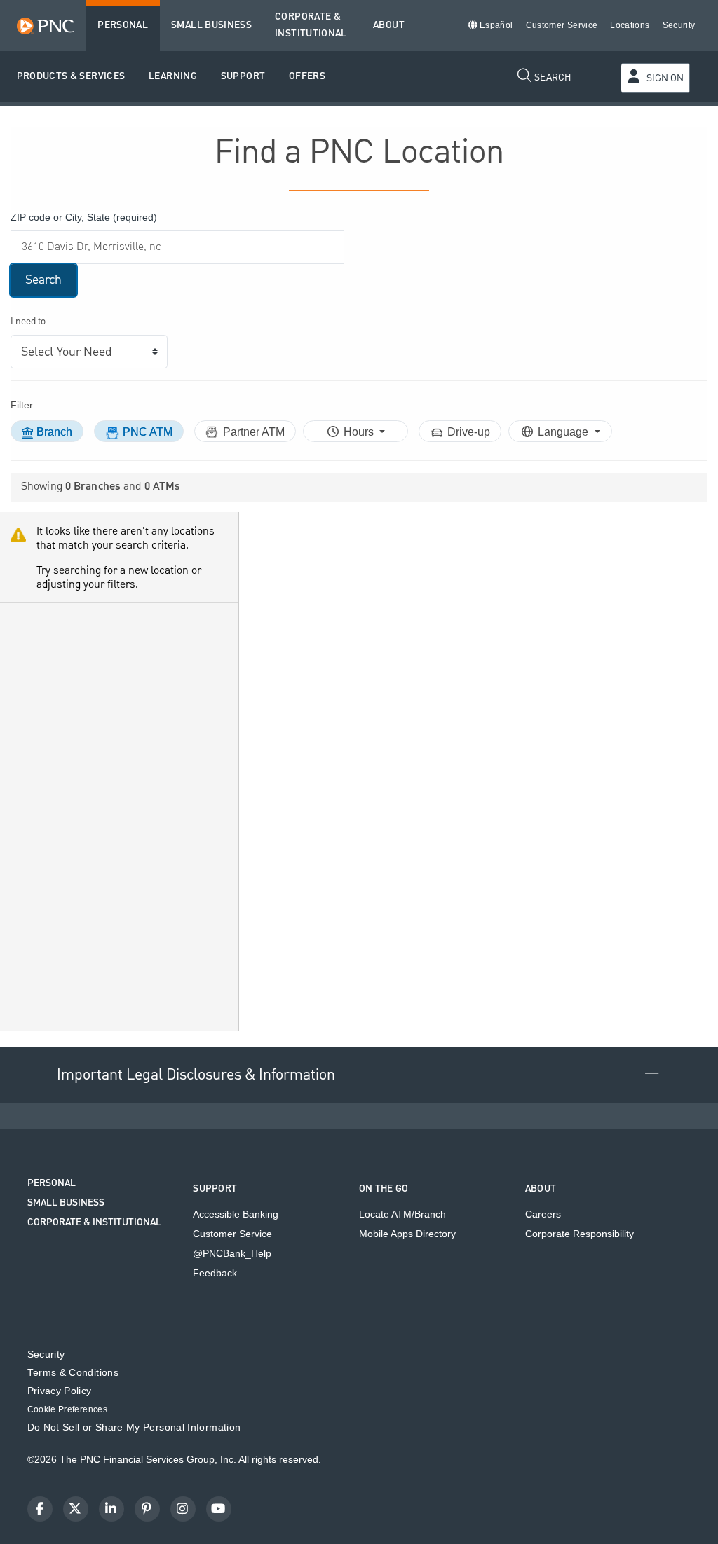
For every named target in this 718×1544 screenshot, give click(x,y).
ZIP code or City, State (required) (84, 217)
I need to (28, 322)
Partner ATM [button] (254, 432)
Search (43, 280)
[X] (75, 1509)
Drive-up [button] (468, 432)
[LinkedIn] (111, 1509)
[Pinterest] (147, 1509)
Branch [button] (54, 432)
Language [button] (564, 432)
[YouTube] (218, 1509)
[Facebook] (40, 1509)
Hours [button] (360, 432)
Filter (22, 405)
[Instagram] (183, 1509)
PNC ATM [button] (147, 432)
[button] (71, 77)
